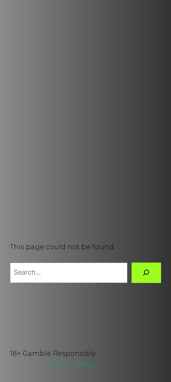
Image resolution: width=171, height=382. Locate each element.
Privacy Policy (72, 364)
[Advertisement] (85, 117)
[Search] (146, 273)
